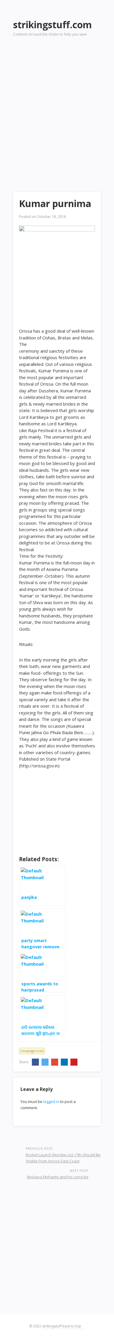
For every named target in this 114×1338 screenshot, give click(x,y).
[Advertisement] (57, 106)
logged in (51, 1101)
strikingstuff (51, 1326)
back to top (72, 1326)
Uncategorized (32, 1051)
